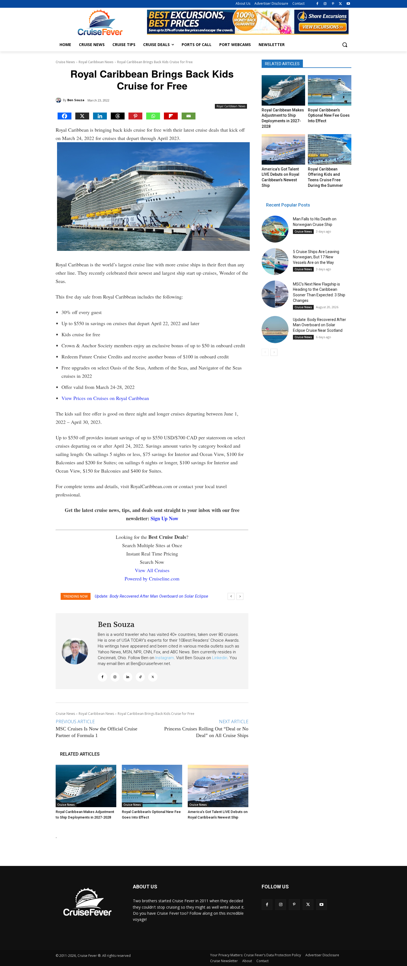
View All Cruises (152, 570)
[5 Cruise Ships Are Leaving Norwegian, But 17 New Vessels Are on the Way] (275, 261)
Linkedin (219, 657)
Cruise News (65, 62)
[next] (239, 596)
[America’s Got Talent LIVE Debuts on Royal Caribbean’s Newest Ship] (218, 786)
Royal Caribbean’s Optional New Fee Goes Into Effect (329, 115)
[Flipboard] (171, 116)
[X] (340, 4)
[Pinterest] (333, 4)
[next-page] (274, 352)
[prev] (231, 596)
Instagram (164, 657)
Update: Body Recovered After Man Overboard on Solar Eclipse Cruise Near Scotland (319, 325)
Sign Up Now (164, 518)
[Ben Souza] (59, 100)
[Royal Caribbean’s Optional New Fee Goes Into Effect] (152, 786)
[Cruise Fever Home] (100, 22)
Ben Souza (75, 100)
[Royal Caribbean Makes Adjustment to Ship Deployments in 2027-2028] (86, 786)
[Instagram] (325, 4)
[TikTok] (140, 677)
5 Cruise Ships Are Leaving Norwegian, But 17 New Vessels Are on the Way (316, 257)
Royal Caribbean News (96, 62)
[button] (344, 44)
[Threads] (117, 116)
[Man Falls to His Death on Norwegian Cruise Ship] (275, 229)
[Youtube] (348, 4)
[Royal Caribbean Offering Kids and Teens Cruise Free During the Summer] (329, 149)
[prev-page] (265, 352)
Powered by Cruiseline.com (152, 578)
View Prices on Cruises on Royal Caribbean (105, 398)
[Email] (188, 116)
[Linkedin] (100, 116)
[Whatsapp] (153, 116)
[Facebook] (317, 4)
